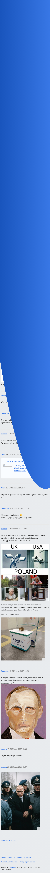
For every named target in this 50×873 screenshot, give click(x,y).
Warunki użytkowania (9, 862)
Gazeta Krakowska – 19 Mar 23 (18, 461)
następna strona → (8, 840)
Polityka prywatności (27, 862)
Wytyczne (27, 857)
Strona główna (6, 857)
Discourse (12, 867)
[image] (25, 572)
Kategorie (18, 857)
